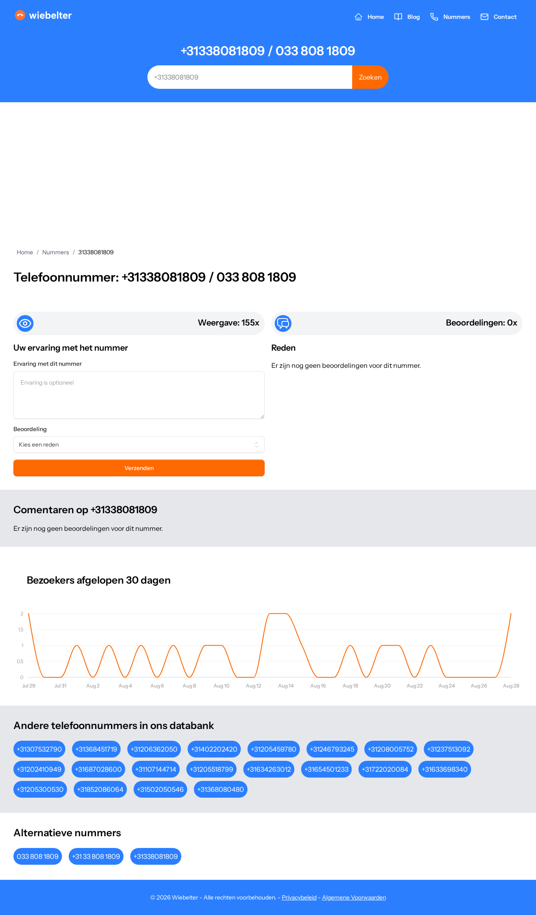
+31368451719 (96, 749)
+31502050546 (160, 789)
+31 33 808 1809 (96, 856)
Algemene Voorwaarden (354, 897)
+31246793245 (332, 749)
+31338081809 (156, 856)
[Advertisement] (268, 165)
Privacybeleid (299, 897)
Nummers (55, 252)
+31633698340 (445, 769)
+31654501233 (326, 769)
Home (25, 252)
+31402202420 (214, 749)
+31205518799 (211, 769)
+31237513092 (448, 749)
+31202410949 (39, 769)
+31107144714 (155, 769)
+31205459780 (273, 749)
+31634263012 (269, 769)
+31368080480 (220, 789)
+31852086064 (100, 789)
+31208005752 (391, 749)
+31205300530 (40, 789)
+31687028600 (98, 769)
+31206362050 (154, 749)
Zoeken (370, 77)
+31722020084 (385, 769)
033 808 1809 (38, 856)
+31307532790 (39, 749)
